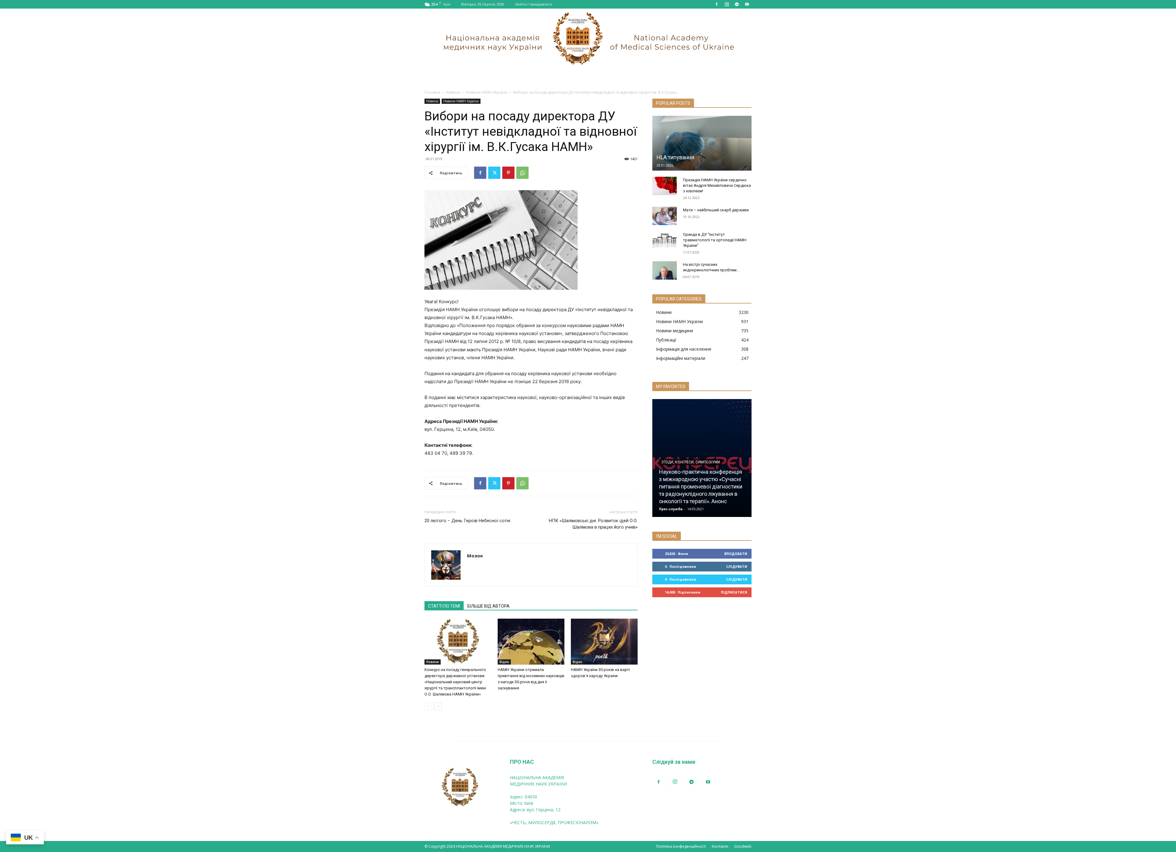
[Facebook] (716, 4)
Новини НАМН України (486, 92)
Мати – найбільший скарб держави (716, 210)
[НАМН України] (588, 38)
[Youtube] (747, 4)
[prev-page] (428, 706)
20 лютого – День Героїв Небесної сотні (467, 520)
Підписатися (734, 592)
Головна (432, 92)
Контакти (720, 846)
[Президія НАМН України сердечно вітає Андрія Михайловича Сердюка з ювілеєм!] (664, 186)
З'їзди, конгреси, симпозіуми (690, 462)
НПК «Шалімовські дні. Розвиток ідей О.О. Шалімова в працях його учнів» (593, 524)
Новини (453, 92)
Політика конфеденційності (681, 846)
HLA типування (675, 157)
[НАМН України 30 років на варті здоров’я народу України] (604, 642)
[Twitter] (494, 173)
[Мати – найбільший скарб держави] (664, 216)
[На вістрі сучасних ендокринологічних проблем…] (664, 270)
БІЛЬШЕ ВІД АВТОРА (488, 606)
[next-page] (438, 706)
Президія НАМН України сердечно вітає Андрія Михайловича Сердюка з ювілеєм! (717, 185)
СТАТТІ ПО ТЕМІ (444, 606)
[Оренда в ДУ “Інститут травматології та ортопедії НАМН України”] (664, 240)
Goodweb (743, 846)
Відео (504, 662)
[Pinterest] (508, 173)
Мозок (475, 555)
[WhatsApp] (522, 173)
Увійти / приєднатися (533, 4)
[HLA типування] (702, 143)
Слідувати (736, 566)
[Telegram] (736, 4)
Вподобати (735, 553)
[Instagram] (726, 4)
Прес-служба (671, 509)
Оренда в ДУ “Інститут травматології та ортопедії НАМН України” (714, 240)
